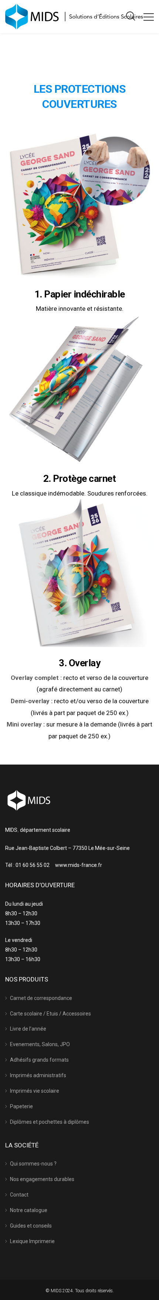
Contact (19, 1195)
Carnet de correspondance (41, 998)
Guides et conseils (31, 1226)
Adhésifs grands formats (39, 1060)
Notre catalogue (28, 1210)
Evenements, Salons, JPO (40, 1044)
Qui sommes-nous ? (33, 1164)
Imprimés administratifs (38, 1075)
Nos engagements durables (42, 1179)
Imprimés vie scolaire (34, 1091)
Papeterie (21, 1106)
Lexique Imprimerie (32, 1241)
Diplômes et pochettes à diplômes (49, 1122)
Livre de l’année (28, 1029)
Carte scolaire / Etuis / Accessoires (50, 1014)
